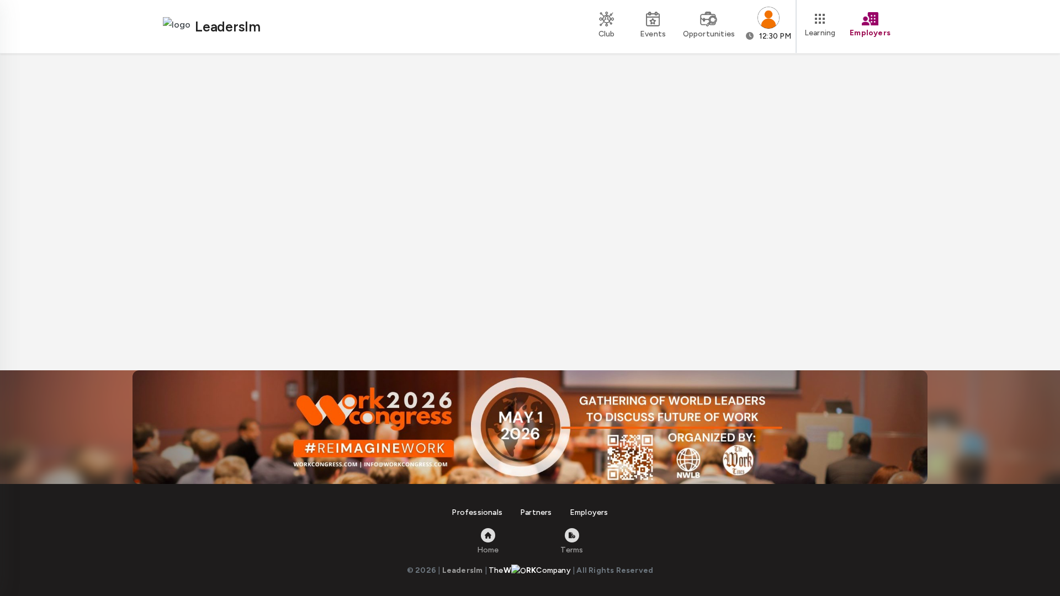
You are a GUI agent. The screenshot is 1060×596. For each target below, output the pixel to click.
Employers (589, 512)
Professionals (477, 512)
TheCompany (530, 570)
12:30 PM (774, 36)
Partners (536, 512)
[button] (768, 26)
